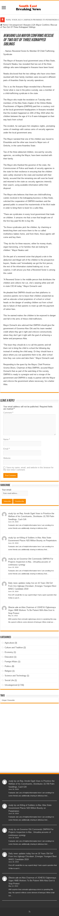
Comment (8, 413)
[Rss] (29, 911)
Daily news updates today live (21, 583)
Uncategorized (15, 25)
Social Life (9, 680)
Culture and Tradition (14, 647)
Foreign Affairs (11, 661)
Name (6, 439)
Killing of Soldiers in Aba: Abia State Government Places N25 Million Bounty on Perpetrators (29, 808)
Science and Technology (15, 675)
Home (5, 25)
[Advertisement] (29, 740)
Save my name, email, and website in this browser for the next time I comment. (28, 468)
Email (6, 449)
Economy (9, 652)
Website (6, 458)
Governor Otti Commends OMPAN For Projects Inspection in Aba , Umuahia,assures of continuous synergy (30, 562)
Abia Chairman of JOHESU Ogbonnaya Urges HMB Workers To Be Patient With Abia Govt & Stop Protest (32, 610)
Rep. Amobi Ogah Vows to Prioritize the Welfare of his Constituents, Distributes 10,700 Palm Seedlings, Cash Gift (31, 516)
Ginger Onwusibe (8, 700)
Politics (8, 666)
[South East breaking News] (29, 7)
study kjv (12, 513)
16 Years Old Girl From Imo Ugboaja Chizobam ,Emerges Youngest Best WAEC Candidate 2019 (32, 586)
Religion (8, 671)
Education (9, 657)
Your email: (7, 490)
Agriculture (9, 643)
